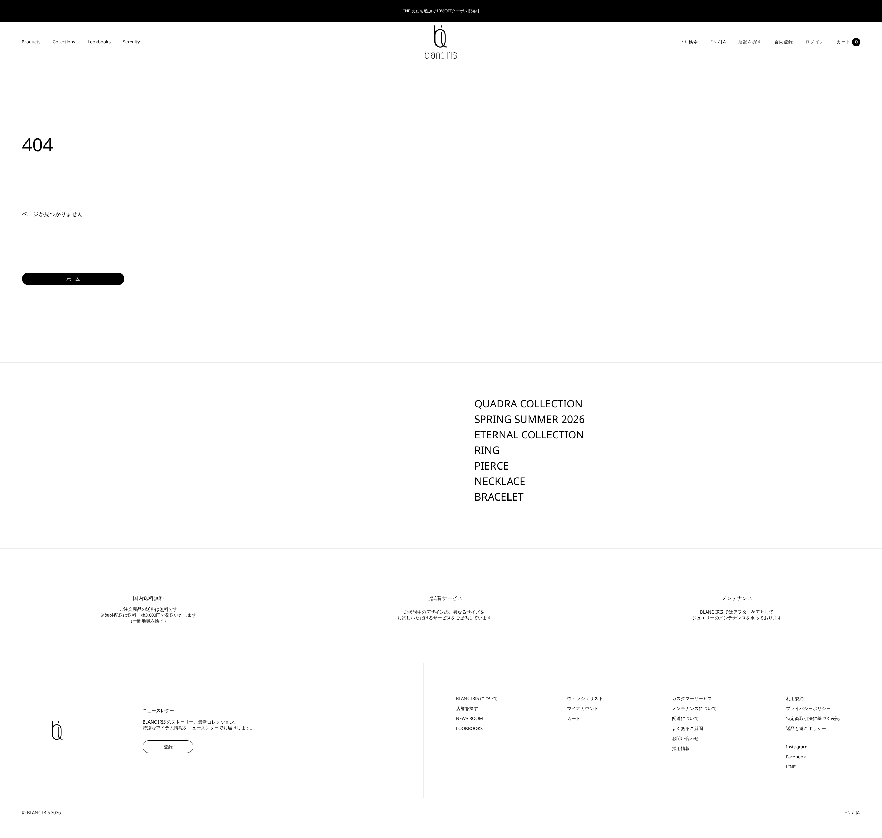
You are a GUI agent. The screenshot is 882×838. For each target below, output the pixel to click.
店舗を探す (750, 42)
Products (31, 42)
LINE (791, 767)
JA (723, 42)
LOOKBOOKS (469, 728)
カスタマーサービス (692, 698)
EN (713, 42)
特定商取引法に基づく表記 (813, 718)
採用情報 (681, 748)
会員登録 (783, 42)
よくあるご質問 (687, 728)
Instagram (796, 747)
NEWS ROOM (469, 718)
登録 (168, 747)
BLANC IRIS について (477, 698)
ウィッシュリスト (585, 698)
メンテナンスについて (694, 708)
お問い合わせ (685, 738)
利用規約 (795, 698)
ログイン (814, 42)
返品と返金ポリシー (806, 728)
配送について (685, 718)
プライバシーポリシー (808, 708)
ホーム (73, 279)
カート (574, 718)
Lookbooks (99, 42)
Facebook (796, 757)
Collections (64, 42)
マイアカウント (582, 708)
